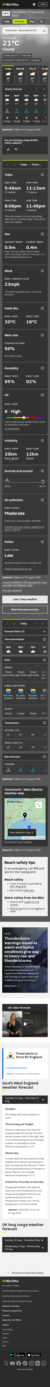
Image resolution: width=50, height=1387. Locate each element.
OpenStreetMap (39, 838)
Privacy (5, 1342)
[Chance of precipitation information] (42, 335)
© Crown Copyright (25, 1369)
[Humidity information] (42, 368)
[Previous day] (7, 164)
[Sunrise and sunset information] (42, 470)
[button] (25, 816)
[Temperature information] (44, 722)
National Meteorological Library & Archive (20, 1291)
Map (32, 21)
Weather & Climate (10, 1306)
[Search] (43, 30)
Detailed (19, 21)
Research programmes (12, 1311)
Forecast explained (12, 590)
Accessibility (7, 1329)
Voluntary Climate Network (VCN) (17, 1301)
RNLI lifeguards (18, 886)
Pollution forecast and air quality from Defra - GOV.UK (24, 528)
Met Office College (10, 1286)
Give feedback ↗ (20, 11)
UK (41, 21)
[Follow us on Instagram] (31, 1363)
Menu (43, 4)
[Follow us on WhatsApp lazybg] (43, 1363)
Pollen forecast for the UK (18, 569)
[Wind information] (44, 660)
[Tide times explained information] (42, 174)
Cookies (5, 1333)
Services (6, 1315)
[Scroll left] (36, 89)
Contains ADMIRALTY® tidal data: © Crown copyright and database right (24, 584)
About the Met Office (11, 1320)
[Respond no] (16, 149)
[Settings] (34, 4)
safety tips (28, 890)
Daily (7, 21)
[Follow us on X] (6, 1363)
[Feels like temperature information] (42, 308)
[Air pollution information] (42, 499)
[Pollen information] (42, 541)
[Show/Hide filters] (44, 631)
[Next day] (14, 164)
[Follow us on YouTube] (12, 1363)
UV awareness (12, 428)
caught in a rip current (24, 903)
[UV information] (42, 395)
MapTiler (27, 838)
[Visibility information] (42, 440)
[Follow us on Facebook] (18, 1363)
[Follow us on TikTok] (24, 1363)
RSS (4, 1346)
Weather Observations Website (16, 1296)
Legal (4, 1337)
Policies (5, 1325)
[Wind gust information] (42, 270)
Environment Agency (16, 1067)
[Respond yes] (8, 149)
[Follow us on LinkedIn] (37, 1363)
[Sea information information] (42, 234)
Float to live (16, 908)
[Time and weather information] (44, 639)
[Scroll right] (44, 89)
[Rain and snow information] (44, 756)
